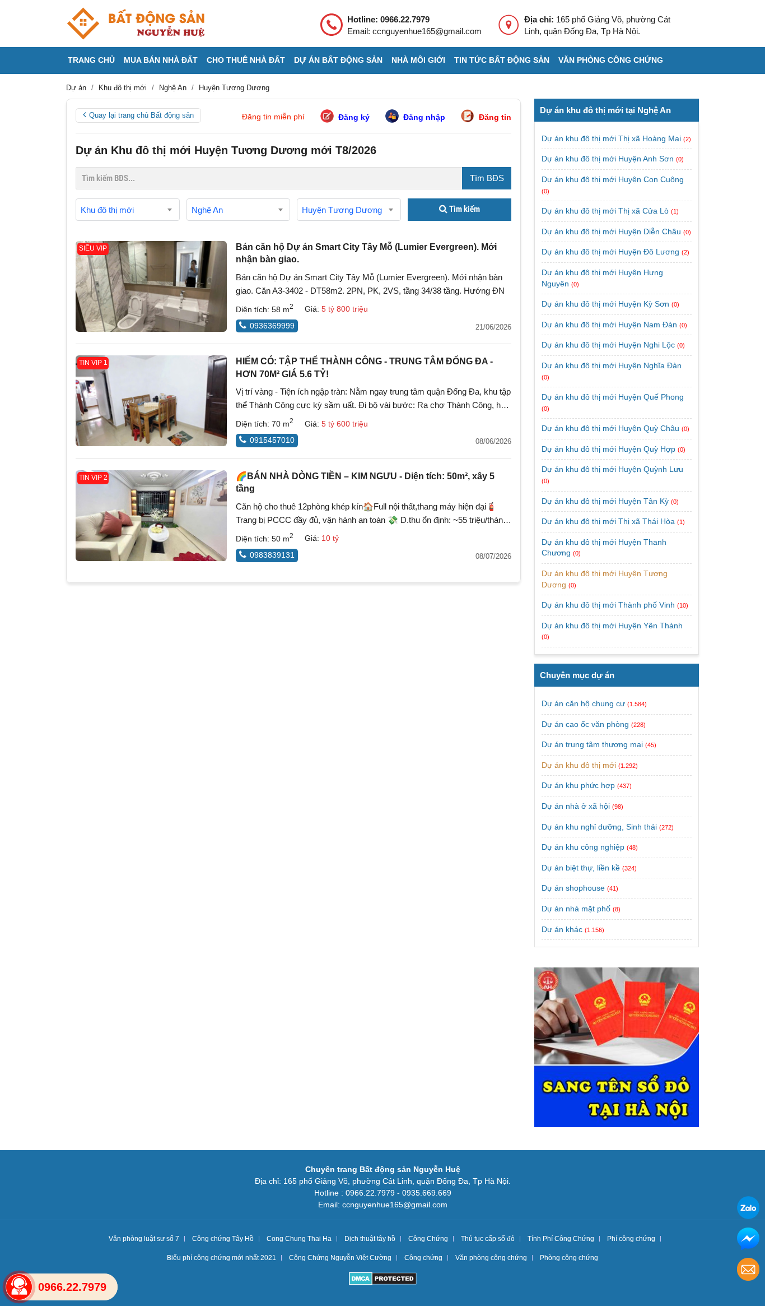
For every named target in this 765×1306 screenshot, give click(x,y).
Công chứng (423, 1258)
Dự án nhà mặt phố (576, 908)
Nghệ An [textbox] (207, 210)
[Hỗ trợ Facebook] (748, 1240)
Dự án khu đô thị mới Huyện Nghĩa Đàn (612, 365)
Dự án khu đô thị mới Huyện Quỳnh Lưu (612, 469)
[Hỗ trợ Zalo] (748, 1209)
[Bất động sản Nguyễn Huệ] (135, 23)
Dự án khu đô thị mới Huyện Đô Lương (612, 251)
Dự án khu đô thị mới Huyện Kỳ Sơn (606, 303)
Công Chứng (428, 1239)
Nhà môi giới (418, 59)
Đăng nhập (424, 117)
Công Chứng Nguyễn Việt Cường (340, 1258)
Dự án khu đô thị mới (579, 765)
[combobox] (128, 209)
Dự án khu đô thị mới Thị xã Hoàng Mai (612, 138)
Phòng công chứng (569, 1258)
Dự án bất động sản (338, 59)
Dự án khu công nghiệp (583, 846)
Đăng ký (354, 117)
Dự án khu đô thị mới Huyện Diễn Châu (612, 231)
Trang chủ (91, 59)
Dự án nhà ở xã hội (576, 806)
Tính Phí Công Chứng (561, 1239)
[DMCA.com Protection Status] (383, 1280)
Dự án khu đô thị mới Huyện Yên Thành (612, 625)
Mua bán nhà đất (161, 59)
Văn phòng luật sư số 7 (144, 1239)
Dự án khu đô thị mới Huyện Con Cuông (613, 179)
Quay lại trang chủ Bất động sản (141, 115)
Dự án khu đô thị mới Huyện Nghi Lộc (609, 344)
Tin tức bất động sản (501, 59)
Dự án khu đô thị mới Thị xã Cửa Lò (606, 210)
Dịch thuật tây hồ (369, 1239)
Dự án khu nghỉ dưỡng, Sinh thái (599, 826)
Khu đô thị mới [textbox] (107, 210)
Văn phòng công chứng (610, 59)
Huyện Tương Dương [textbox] (342, 210)
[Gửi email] (748, 1271)
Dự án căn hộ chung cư (583, 703)
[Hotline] (19, 1286)
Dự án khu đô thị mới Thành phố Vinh (609, 604)
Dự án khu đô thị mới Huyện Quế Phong (613, 396)
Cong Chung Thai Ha (299, 1239)
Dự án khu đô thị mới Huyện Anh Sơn (609, 158)
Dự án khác (562, 929)
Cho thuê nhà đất (246, 59)
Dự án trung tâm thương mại (592, 744)
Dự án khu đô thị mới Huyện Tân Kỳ (606, 501)
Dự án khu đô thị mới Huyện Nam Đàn (610, 324)
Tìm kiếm (463, 209)
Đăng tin (495, 117)
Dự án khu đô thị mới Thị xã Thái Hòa (609, 521)
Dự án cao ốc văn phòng (585, 724)
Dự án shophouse (573, 887)
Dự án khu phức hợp (578, 785)
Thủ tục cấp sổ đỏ (488, 1239)
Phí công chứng (631, 1239)
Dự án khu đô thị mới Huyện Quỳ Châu (612, 428)
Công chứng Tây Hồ (223, 1239)
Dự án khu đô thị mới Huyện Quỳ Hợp (610, 448)
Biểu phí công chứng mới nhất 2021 (221, 1258)
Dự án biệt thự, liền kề (581, 867)
